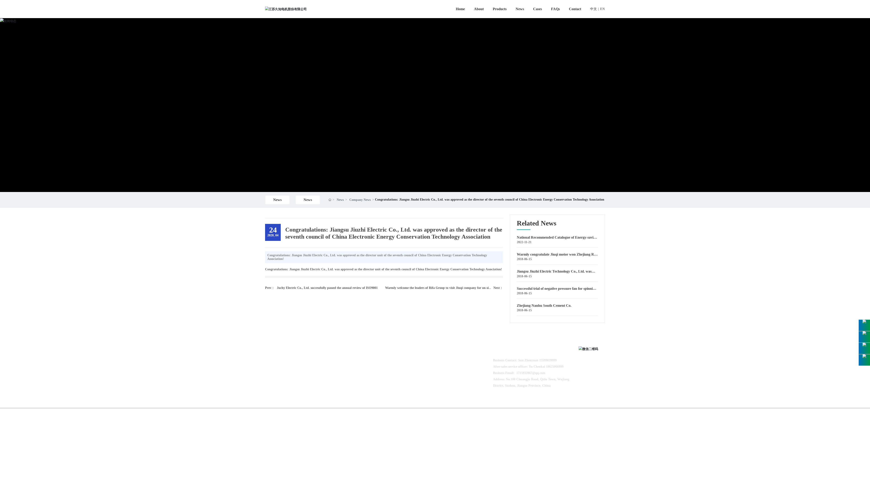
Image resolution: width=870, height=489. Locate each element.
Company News (360, 199)
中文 (593, 9)
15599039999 (548, 360)
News (277, 200)
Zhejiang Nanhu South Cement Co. (544, 305)
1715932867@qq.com (530, 373)
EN (602, 9)
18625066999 (554, 366)
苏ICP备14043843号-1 (546, 415)
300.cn (587, 415)
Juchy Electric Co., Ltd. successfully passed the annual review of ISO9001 (327, 288)
